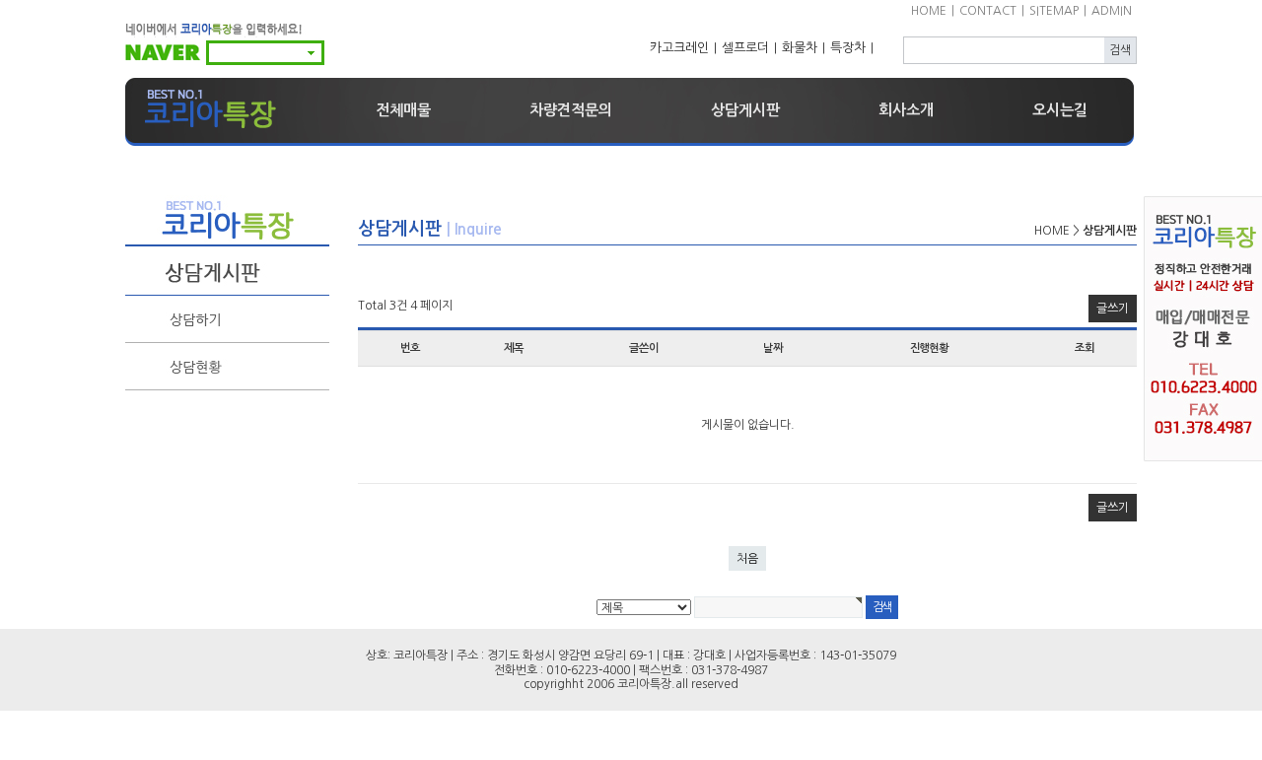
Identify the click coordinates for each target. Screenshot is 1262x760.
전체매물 (403, 110)
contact (988, 11)
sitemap (1054, 11)
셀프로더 (745, 47)
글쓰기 (1112, 308)
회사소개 (906, 110)
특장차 (848, 47)
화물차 (799, 47)
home (928, 11)
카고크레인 (679, 47)
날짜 (773, 348)
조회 (1084, 348)
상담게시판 (745, 110)
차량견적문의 (570, 110)
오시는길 (1059, 110)
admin (1111, 11)
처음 (747, 559)
